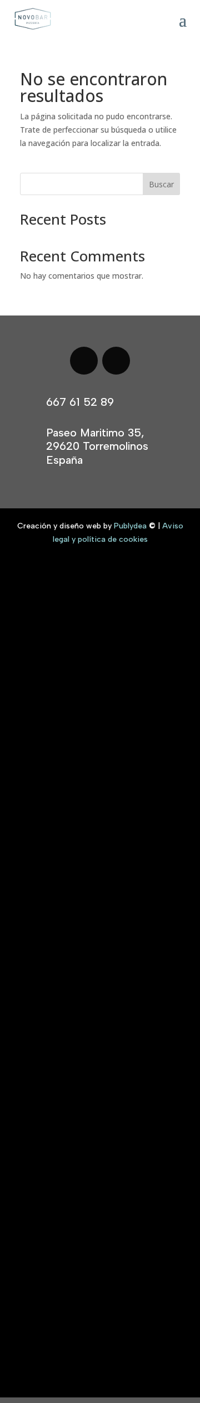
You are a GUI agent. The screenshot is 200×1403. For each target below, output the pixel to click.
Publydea (130, 526)
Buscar (161, 184)
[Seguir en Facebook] (84, 361)
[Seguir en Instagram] (116, 361)
